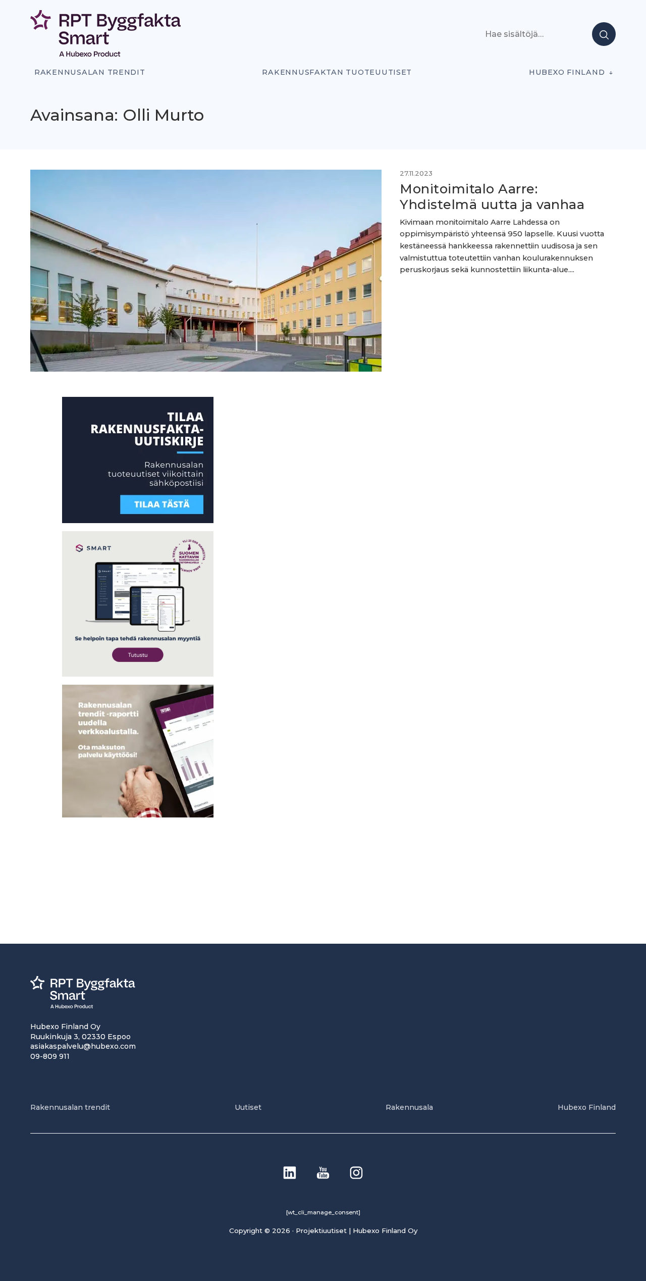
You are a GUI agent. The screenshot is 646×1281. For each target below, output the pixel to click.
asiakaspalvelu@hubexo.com (83, 1046)
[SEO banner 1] (137, 673)
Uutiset (248, 1107)
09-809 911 (50, 1056)
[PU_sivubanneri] (137, 814)
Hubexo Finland (567, 72)
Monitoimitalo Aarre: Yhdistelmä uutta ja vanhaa (492, 196)
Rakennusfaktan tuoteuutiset (337, 72)
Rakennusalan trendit (89, 72)
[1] (137, 520)
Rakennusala (409, 1107)
